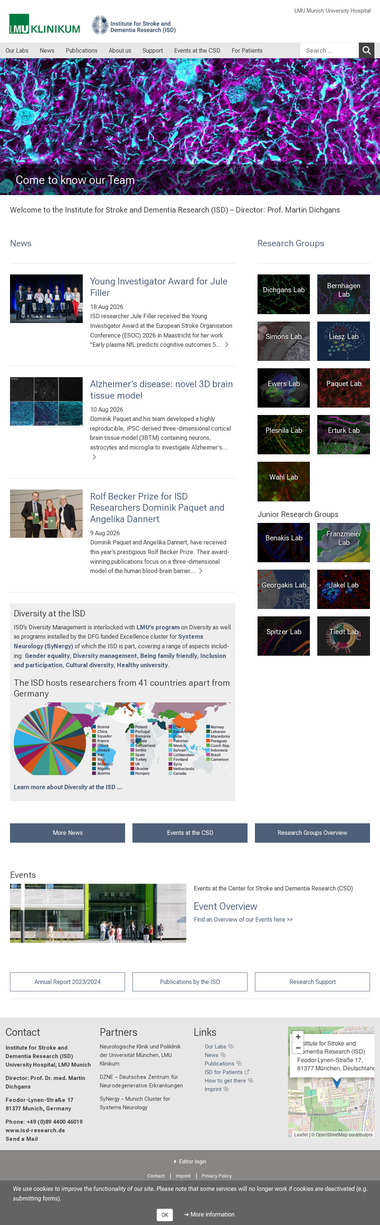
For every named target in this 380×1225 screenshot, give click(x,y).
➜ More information (209, 1214)
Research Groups (291, 243)
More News (68, 832)
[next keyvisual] (371, 126)
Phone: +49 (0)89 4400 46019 (44, 1122)
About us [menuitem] (120, 50)
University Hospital (348, 11)
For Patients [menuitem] (247, 50)
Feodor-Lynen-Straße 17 (39, 1100)
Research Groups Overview (312, 832)
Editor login (192, 1162)
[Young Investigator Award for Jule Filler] (226, 344)
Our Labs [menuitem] (17, 50)
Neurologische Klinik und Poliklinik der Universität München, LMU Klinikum (140, 1055)
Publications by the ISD (190, 981)
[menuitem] (36, 50)
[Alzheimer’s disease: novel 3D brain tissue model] (94, 457)
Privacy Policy (217, 1176)
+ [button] (298, 1036)
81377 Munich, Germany (38, 1109)
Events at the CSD (190, 832)
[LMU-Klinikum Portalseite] (50, 21)
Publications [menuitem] (82, 50)
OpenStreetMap (332, 1134)
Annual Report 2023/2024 (68, 981)
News (21, 243)
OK (164, 1215)
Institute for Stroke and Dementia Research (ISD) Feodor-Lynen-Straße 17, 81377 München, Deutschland (336, 1055)
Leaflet (301, 1134)
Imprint (183, 1176)
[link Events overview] (98, 913)
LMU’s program (158, 627)
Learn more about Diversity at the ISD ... (68, 787)
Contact (23, 1032)
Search (366, 50)
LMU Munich (309, 11)
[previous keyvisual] (8, 126)
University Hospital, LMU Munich (48, 1065)
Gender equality (47, 655)
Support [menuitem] (152, 50)
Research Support (312, 981)
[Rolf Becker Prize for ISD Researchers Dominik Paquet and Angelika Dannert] (200, 570)
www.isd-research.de (35, 1130)
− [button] (298, 1048)
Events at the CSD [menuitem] (197, 50)
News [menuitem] (47, 50)
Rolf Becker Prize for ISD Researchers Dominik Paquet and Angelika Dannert (157, 507)
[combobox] (337, 50)
